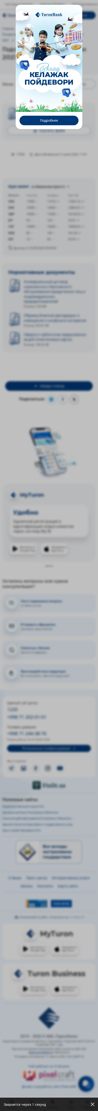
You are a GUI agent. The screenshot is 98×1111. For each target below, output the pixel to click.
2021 (5, 40)
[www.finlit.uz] (49, 785)
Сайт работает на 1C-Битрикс (49, 1066)
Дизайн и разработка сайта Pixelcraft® (49, 1086)
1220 (12, 709)
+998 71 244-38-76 (26, 733)
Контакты (45, 886)
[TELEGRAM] (11, 768)
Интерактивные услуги (71, 878)
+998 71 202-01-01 (26, 717)
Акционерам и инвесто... (39, 28)
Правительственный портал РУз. (23, 806)
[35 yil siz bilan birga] (21, 15)
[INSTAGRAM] (48, 768)
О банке (14, 878)
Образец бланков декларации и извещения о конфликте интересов (55, 317)
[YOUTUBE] (60, 768)
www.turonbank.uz (41, 1052)
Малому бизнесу (52, 4)
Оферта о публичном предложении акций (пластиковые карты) (55, 337)
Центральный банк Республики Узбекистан (30, 812)
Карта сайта (68, 886)
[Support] (86, 1084)
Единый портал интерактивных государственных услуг (37, 824)
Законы (26, 886)
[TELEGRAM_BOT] (23, 768)
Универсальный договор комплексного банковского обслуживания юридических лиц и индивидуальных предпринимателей (54, 291)
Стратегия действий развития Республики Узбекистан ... (38, 818)
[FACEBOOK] (35, 768)
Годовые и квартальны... (61, 34)
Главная (8, 28)
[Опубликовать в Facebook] (63, 399)
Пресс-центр (36, 878)
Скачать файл (34, 110)
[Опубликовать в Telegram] (51, 399)
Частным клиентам (19, 4)
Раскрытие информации (19, 34)
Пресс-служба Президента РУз (21, 830)
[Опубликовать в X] (74, 399)
